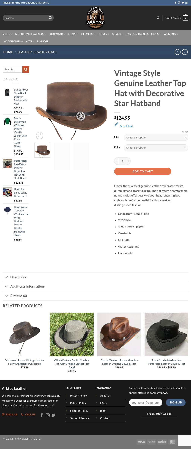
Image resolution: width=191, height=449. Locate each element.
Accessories (12, 41)
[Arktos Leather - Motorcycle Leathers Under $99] (95, 18)
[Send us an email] (186, 2)
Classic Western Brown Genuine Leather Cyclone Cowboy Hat (119, 362)
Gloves (102, 33)
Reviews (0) (18, 296)
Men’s (155, 33)
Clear (185, 132)
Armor (116, 33)
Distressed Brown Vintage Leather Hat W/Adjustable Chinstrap (24, 362)
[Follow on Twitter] (183, 2)
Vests (6, 33)
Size (116, 137)
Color (117, 147)
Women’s (170, 33)
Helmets (87, 33)
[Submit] (50, 18)
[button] (176, 18)
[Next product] (177, 52)
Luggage (42, 41)
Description (19, 277)
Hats (29, 41)
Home (8, 52)
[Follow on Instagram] (179, 2)
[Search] (158, 17)
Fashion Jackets (137, 33)
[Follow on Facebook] (176, 2)
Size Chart (126, 126)
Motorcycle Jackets (29, 33)
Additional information (27, 286)
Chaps (72, 33)
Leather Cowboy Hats (37, 52)
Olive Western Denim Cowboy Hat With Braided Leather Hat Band (72, 364)
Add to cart (142, 171)
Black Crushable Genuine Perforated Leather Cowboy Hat (166, 362)
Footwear (56, 33)
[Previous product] (185, 52)
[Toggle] (6, 277)
